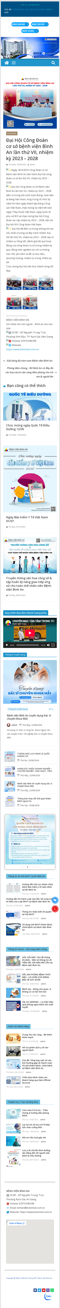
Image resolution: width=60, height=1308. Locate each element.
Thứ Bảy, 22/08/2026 (32, 725)
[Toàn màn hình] (53, 645)
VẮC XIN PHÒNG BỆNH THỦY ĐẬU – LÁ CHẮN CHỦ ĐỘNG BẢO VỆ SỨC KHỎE (36, 977)
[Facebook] (35, 1290)
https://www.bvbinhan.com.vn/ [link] (22, 349)
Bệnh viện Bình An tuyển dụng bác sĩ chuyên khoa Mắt (29, 717)
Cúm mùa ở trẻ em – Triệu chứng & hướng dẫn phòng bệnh (35, 1113)
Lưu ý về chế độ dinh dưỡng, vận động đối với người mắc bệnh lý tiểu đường (36, 1153)
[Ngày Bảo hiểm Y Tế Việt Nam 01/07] (30, 447)
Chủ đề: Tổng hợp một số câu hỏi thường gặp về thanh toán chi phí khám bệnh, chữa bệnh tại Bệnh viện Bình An (37, 1064)
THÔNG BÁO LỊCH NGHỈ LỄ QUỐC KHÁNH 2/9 (33, 755)
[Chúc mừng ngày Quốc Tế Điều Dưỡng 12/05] (30, 394)
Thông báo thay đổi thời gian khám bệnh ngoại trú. (34, 799)
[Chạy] (7, 645)
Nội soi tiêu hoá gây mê (34, 1137)
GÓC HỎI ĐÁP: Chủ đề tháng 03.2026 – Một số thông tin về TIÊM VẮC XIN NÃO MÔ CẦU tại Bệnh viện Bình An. (37, 961)
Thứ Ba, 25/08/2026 (29, 760)
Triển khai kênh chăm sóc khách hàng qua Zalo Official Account (36, 1080)
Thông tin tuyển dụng (17, 709)
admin (32, 164)
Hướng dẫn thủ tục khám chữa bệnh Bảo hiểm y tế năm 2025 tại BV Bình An (37, 887)
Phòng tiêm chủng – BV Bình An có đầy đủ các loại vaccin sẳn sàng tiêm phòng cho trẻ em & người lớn (29, 372)
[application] (30, 633)
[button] (8, 840)
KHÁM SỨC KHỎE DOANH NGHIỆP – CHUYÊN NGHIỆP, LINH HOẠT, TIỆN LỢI (34, 770)
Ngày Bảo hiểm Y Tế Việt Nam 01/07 (27, 519)
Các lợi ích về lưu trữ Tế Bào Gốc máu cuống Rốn (36, 1126)
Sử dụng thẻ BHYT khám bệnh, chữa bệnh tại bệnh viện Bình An (37, 927)
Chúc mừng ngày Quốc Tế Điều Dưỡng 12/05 (28, 427)
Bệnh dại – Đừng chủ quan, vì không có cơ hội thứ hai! (36, 990)
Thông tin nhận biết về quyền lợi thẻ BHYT (37, 913)
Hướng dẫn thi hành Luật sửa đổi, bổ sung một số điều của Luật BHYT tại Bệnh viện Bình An (29, 900)
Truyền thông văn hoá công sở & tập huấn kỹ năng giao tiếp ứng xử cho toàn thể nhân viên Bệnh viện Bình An (29, 583)
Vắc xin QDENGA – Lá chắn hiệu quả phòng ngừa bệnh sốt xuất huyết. (37, 1004)
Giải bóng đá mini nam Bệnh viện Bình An (29, 360)
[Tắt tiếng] (48, 645)
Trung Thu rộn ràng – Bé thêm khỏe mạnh (37, 1036)
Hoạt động (11, 133)
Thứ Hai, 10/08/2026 (29, 805)
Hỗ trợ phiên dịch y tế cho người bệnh (35, 1048)
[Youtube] (43, 1290)
